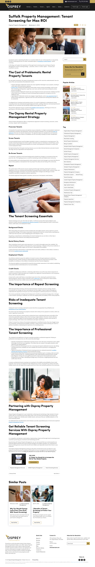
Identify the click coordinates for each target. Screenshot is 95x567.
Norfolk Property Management (71, 154)
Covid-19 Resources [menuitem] (40, 551)
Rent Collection (67, 161)
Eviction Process (67, 151)
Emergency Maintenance (70, 182)
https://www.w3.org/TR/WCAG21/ (77, 562)
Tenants (35, 6)
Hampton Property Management (71, 167)
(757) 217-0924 (84, 1)
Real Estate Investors (69, 174)
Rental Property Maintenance (71, 141)
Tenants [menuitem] (38, 544)
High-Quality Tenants (69, 185)
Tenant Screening (68, 177)
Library (59, 6)
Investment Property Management (72, 190)
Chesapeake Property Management (72, 164)
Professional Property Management (72, 133)
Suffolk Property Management (35, 467)
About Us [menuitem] (38, 538)
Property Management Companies (72, 201)
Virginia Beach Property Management (73, 130)
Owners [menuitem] (38, 542)
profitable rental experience (37, 107)
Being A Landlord (68, 143)
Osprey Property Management (71, 156)
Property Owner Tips (69, 204)
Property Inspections (69, 199)
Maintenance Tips (68, 192)
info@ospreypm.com (72, 1)
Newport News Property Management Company (73, 196)
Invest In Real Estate (68, 187)
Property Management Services (17, 467)
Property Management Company (72, 172)
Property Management (69, 136)
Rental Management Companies (71, 148)
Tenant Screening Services (52, 467)
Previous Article (13, 473)
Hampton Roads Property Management (73, 146)
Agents (48, 6)
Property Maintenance (69, 169)
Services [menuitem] (38, 540)
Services (28, 6)
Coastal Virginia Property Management (73, 179)
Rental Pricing (79, 174)
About (53, 6)
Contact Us (66, 6)
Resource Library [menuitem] (40, 548)
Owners (42, 6)
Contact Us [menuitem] (38, 550)
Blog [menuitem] (37, 546)
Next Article (56, 473)
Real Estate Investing (69, 138)
